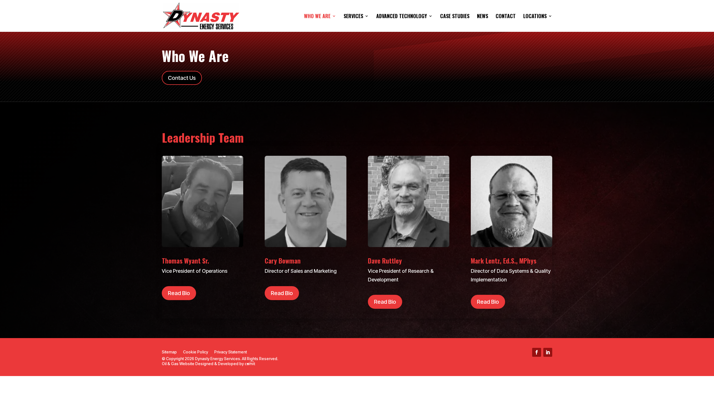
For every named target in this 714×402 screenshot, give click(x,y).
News (482, 17)
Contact (506, 17)
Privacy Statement (230, 352)
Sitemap (169, 352)
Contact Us (182, 78)
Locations (535, 17)
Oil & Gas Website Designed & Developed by (203, 363)
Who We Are (317, 17)
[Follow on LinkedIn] (547, 352)
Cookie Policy (195, 352)
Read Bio (179, 293)
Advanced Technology (401, 17)
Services (353, 17)
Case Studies (454, 17)
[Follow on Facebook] (536, 352)
